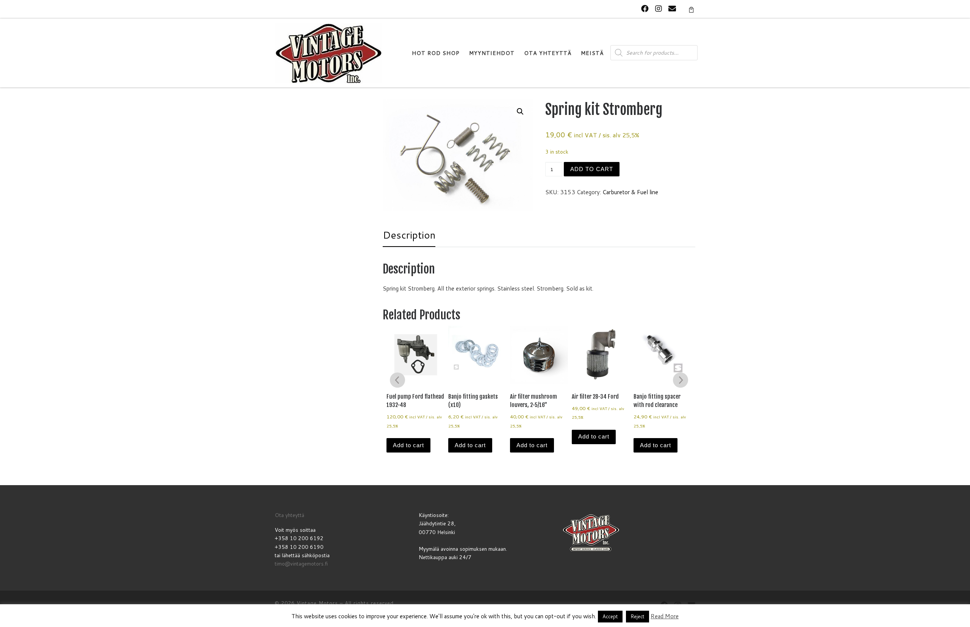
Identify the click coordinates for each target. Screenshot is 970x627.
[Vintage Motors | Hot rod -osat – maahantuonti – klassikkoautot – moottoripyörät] (328, 52)
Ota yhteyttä (289, 515)
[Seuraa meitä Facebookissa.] (645, 8)
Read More (665, 616)
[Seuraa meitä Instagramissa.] (658, 8)
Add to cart (591, 169)
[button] (520, 111)
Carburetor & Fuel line (630, 192)
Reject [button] (637, 616)
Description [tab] (409, 235)
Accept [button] (610, 616)
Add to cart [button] (408, 445)
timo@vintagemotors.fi (301, 563)
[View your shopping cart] (691, 9)
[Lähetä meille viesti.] (672, 8)
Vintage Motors (317, 603)
